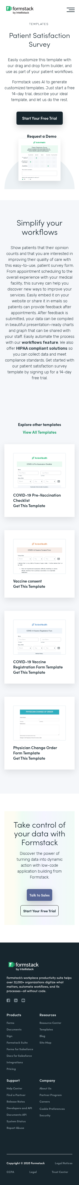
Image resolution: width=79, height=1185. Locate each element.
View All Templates (39, 432)
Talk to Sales (39, 895)
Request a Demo (41, 136)
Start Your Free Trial (39, 118)
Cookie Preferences (52, 1109)
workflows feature (40, 342)
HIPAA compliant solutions (41, 348)
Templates (39, 24)
